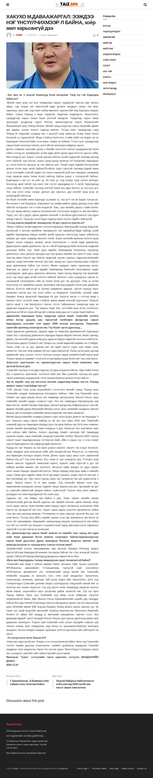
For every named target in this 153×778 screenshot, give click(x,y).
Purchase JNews (99, 768)
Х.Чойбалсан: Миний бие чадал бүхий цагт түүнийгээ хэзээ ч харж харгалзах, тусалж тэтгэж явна (27, 744)
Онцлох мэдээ (111, 54)
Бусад (106, 25)
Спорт (43, 35)
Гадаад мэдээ (111, 31)
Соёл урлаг (109, 59)
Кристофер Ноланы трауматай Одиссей (26, 752)
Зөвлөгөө (109, 36)
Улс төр (107, 71)
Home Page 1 (83, 768)
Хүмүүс (107, 76)
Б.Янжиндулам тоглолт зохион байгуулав (26, 730)
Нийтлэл (108, 48)
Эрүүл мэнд (110, 88)
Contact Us (142, 768)
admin (19, 35)
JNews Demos (127, 768)
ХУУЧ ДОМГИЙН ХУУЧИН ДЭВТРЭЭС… (26, 735)
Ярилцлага (52, 35)
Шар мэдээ (109, 82)
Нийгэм (107, 42)
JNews (15, 768)
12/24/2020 (32, 35)
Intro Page (114, 768)
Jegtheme (64, 768)
